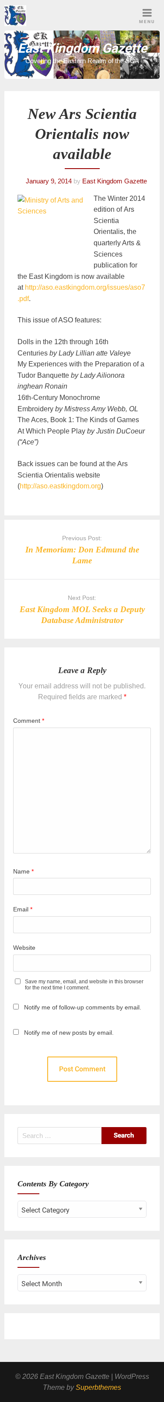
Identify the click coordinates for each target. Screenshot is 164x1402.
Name (23, 871)
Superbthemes (98, 1387)
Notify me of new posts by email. (69, 1032)
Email (22, 909)
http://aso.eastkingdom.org (60, 486)
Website (24, 947)
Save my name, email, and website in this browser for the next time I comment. (84, 984)
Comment (28, 720)
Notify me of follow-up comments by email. (82, 1007)
